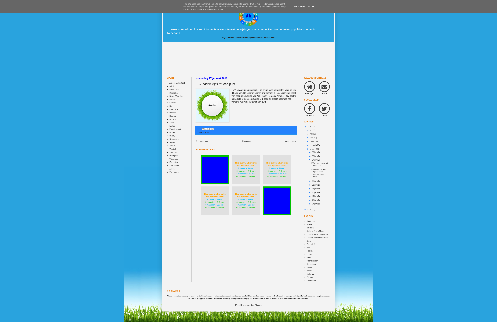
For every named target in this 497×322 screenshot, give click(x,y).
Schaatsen (173, 139)
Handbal (172, 113)
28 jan (314, 156)
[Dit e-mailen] (203, 129)
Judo (171, 122)
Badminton (173, 89)
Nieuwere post (202, 141)
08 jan (314, 200)
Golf (308, 247)
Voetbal (206, 132)
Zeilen (171, 169)
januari (312, 149)
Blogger (258, 305)
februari (312, 145)
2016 (309, 127)
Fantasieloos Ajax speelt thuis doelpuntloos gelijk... (318, 172)
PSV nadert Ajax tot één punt (319, 164)
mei (311, 134)
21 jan (314, 185)
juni (311, 130)
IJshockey (173, 162)
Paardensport (175, 129)
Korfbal (172, 126)
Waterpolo (173, 155)
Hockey (172, 116)
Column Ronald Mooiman (317, 237)
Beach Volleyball (176, 96)
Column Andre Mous (315, 231)
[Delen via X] (208, 129)
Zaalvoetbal (174, 165)
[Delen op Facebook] (210, 129)
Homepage (246, 141)
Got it (311, 6)
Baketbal (310, 228)
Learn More (299, 6)
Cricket (172, 103)
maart (312, 141)
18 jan (314, 188)
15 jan (314, 192)
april (311, 137)
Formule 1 (173, 109)
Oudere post (290, 141)
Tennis (172, 146)
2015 (309, 209)
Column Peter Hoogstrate (317, 234)
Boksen (172, 99)
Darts (171, 106)
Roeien (172, 132)
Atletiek (172, 86)
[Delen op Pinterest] (212, 129)
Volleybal (173, 152)
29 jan (314, 152)
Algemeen (311, 221)
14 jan (314, 196)
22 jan (314, 181)
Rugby (172, 136)
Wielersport (174, 159)
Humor (309, 254)
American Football (177, 83)
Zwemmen (173, 172)
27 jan (314, 160)
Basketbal (173, 93)
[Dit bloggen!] (205, 129)
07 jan (314, 204)
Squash (172, 142)
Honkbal (172, 119)
